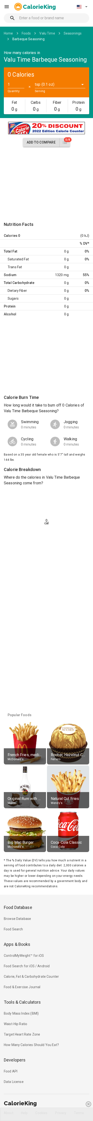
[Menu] (6, 6)
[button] (82, 6)
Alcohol (10, 314)
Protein (10, 306)
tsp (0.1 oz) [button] (44, 84)
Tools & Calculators (22, 1002)
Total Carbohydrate (19, 283)
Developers (15, 1059)
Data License (14, 1082)
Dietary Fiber (17, 291)
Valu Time (47, 33)
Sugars (13, 298)
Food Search (13, 929)
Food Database (18, 907)
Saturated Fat (18, 259)
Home (8, 33)
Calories (10, 236)
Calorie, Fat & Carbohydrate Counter (31, 976)
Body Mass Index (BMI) (21, 1013)
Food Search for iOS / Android (27, 966)
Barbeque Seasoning (28, 39)
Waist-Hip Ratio (15, 1024)
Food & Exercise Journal (22, 987)
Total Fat (10, 251)
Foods (26, 33)
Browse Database (17, 919)
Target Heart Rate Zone (22, 1034)
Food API (10, 1071)
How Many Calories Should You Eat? (31, 1045)
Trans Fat (15, 267)
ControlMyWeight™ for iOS (24, 955)
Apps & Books (17, 944)
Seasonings (73, 33)
